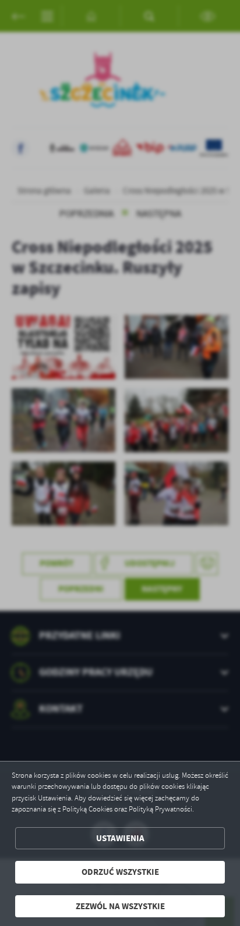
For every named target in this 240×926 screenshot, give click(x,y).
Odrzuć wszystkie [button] (120, 872)
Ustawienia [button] (120, 838)
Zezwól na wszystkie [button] (120, 906)
